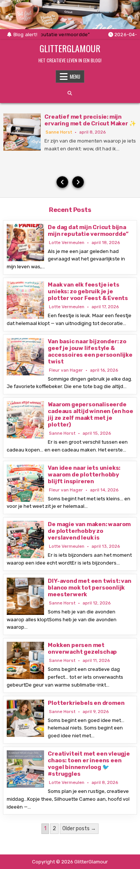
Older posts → (79, 828)
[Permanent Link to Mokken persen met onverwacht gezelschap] (25, 660)
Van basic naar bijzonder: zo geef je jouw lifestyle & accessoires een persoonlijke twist (90, 351)
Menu (75, 76)
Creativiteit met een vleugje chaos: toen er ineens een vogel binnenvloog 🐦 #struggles (89, 763)
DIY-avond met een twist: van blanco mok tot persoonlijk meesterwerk (89, 588)
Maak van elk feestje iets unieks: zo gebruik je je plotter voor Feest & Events (88, 291)
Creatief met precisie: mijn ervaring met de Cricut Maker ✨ (90, 120)
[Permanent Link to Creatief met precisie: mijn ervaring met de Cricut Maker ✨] (22, 132)
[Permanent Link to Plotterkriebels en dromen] (25, 718)
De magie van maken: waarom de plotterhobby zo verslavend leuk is (89, 531)
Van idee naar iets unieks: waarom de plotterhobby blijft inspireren (84, 475)
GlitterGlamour (70, 48)
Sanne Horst (59, 132)
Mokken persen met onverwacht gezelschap (82, 648)
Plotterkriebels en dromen (86, 703)
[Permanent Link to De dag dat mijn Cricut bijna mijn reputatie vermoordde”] (25, 242)
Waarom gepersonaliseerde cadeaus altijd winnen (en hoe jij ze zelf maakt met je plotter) (90, 414)
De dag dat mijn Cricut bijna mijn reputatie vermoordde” (88, 230)
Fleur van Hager (66, 370)
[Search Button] (70, 93)
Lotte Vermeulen (66, 242)
